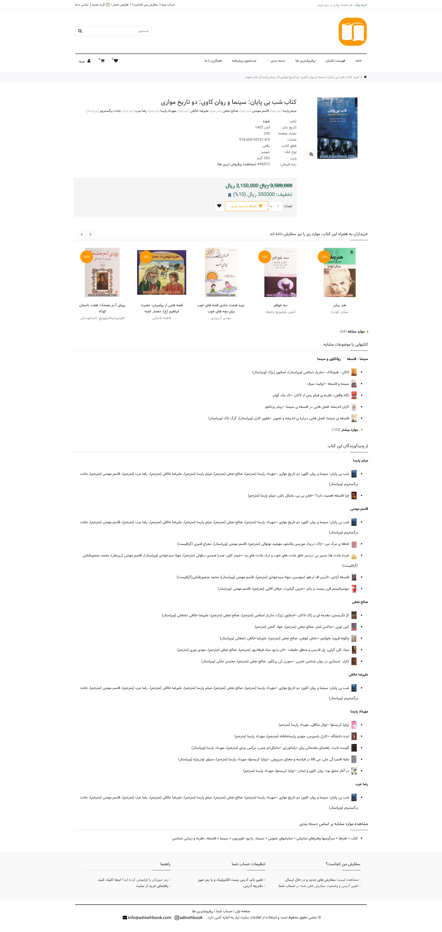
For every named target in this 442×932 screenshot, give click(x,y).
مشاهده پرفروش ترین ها (236, 164)
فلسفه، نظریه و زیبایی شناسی (194, 838)
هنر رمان (339, 305)
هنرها (343, 838)
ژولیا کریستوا (340, 725)
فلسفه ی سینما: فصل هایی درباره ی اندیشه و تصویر (311, 418)
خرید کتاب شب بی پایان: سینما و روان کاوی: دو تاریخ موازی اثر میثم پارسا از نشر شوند (302, 77)
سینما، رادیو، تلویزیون (248, 838)
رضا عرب (141, 111)
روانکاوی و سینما (329, 359)
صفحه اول (242, 911)
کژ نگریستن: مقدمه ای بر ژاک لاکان (324, 615)
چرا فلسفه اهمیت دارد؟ (332, 495)
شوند (266, 121)
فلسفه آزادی (340, 577)
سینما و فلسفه (339, 384)
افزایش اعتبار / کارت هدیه (110, 5)
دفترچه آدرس (253, 886)
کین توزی (342, 627)
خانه (359, 60)
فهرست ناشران (335, 60)
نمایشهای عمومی (280, 838)
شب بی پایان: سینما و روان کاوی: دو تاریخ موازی (314, 474)
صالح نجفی (230, 111)
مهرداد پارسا (168, 111)
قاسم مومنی (260, 111)
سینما (224, 838)
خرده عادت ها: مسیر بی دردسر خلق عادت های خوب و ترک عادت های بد (297, 555)
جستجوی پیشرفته (244, 60)
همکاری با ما (213, 60)
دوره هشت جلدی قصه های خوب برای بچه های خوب (221, 308)
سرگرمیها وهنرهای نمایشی (315, 838)
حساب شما (168, 4)
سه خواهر (280, 305)
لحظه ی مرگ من (337, 544)
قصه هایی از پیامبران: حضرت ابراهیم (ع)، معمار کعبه (162, 308)
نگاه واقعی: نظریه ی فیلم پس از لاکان (322, 395)
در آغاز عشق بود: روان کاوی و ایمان (324, 771)
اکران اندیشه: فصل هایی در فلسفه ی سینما (318, 407)
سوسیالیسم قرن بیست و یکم (328, 589)
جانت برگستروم (110, 111)
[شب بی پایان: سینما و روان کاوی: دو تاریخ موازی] (311, 154)
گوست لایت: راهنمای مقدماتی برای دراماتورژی (316, 748)
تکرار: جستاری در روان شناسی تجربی (323, 661)
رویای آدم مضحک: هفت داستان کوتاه (102, 308)
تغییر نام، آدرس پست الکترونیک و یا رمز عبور (230, 880)
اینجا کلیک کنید (109, 880)
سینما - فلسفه (357, 359)
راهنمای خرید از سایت (152, 886)
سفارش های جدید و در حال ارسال (310, 880)
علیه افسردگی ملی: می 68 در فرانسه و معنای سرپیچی (310, 759)
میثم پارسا (289, 111)
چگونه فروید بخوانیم (335, 638)
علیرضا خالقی (199, 111)
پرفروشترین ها (305, 60)
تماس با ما (81, 4)
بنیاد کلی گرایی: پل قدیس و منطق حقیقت (319, 650)
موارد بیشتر (349, 430)
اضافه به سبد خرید (244, 206)
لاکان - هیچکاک (338, 372)
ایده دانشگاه (340, 736)
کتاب (354, 838)
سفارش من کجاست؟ (145, 4)
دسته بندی (278, 60)
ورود (82, 61)
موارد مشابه (356, 331)
